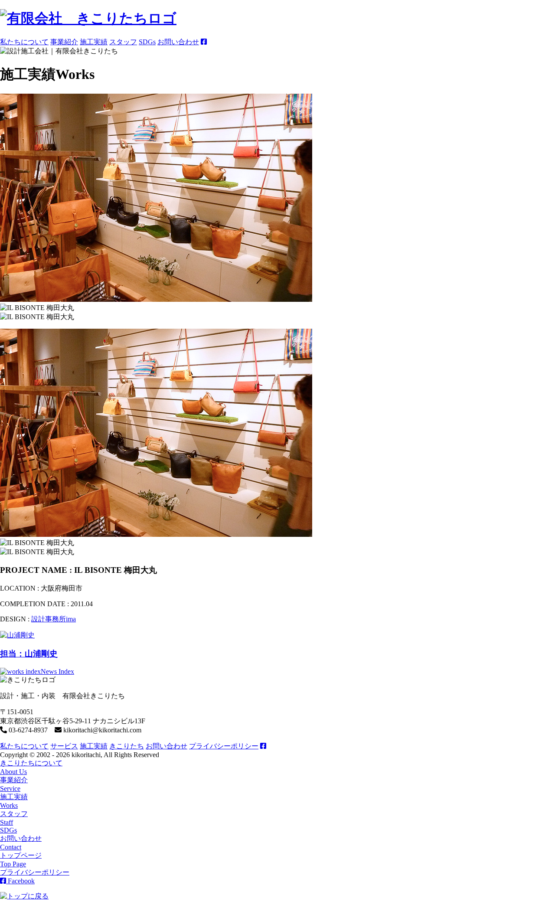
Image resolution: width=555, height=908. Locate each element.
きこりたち (126, 746)
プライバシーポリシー (223, 746)
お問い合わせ (178, 42)
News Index (57, 671)
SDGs (147, 42)
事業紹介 (64, 42)
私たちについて (24, 42)
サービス (64, 746)
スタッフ (123, 42)
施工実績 (94, 42)
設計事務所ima (53, 619)
